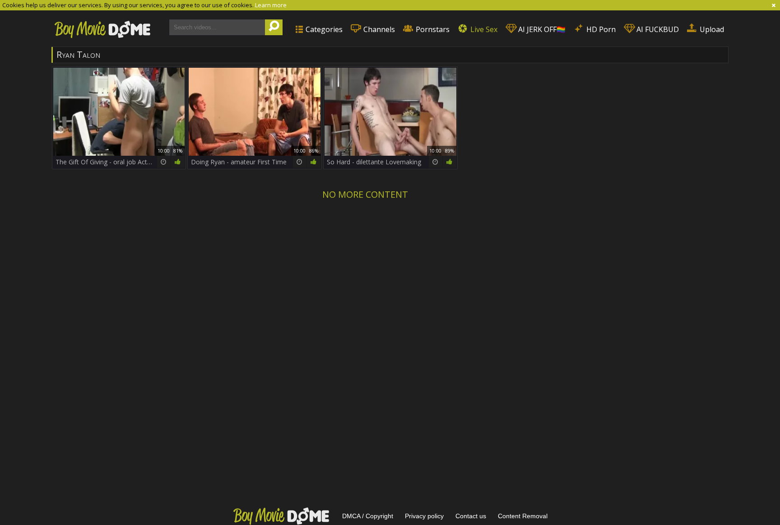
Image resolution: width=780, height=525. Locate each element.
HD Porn (600, 29)
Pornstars (432, 29)
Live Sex (483, 29)
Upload (711, 29)
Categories (323, 29)
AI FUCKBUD (657, 29)
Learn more (271, 5)
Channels (378, 29)
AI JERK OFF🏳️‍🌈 (541, 29)
